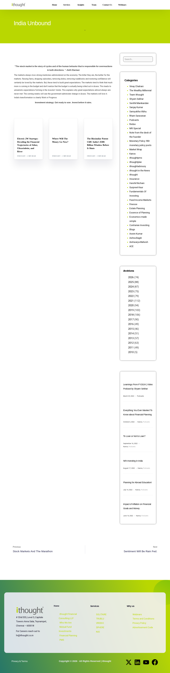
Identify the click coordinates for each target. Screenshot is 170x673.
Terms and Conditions (143, 618)
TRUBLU (100, 618)
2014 (131, 333)
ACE (131, 246)
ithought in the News (139, 170)
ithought (21, 156)
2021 (131, 300)
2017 (131, 319)
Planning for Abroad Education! (137, 482)
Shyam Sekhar (59, 125)
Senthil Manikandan (32, 123)
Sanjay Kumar (136, 107)
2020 (131, 305)
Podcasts (134, 120)
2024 (131, 286)
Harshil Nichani (136, 183)
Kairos (132, 153)
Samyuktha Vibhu (138, 111)
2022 (131, 296)
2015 (131, 328)
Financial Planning (68, 635)
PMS (61, 640)
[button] (154, 5)
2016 (131, 324)
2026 (131, 277)
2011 (131, 347)
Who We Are (65, 622)
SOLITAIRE (101, 614)
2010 (131, 352)
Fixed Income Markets (140, 200)
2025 (131, 282)
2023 (131, 291)
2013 (131, 338)
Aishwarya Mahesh (138, 242)
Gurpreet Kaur (136, 187)
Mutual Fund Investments (65, 629)
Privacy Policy (139, 623)
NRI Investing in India (133, 461)
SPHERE (100, 627)
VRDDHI (100, 623)
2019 (131, 310)
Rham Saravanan (137, 115)
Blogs (20, 123)
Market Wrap (64, 123)
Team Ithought (136, 94)
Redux (132, 124)
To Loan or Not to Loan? (134, 436)
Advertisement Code (143, 627)
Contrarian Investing (139, 225)
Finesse (133, 204)
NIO (98, 631)
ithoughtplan (135, 162)
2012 (131, 342)
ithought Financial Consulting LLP (68, 616)
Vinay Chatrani (136, 86)
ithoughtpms (135, 157)
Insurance (134, 179)
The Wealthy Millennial (140, 90)
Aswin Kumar (135, 233)
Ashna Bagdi (135, 238)
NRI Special (135, 128)
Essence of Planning (139, 212)
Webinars (137, 614)
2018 (131, 314)
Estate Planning (137, 208)
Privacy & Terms (20, 661)
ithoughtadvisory (137, 166)
